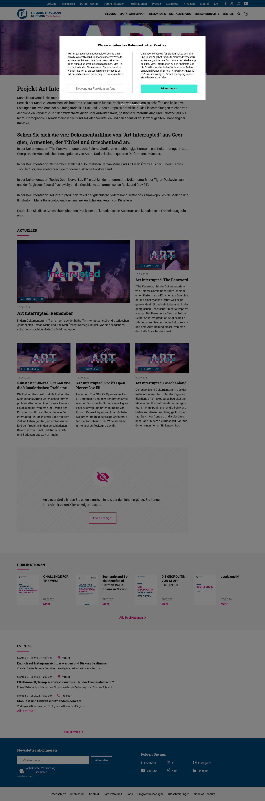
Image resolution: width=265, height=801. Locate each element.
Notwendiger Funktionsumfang (96, 88)
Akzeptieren (169, 88)
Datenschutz (126, 104)
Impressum (140, 104)
